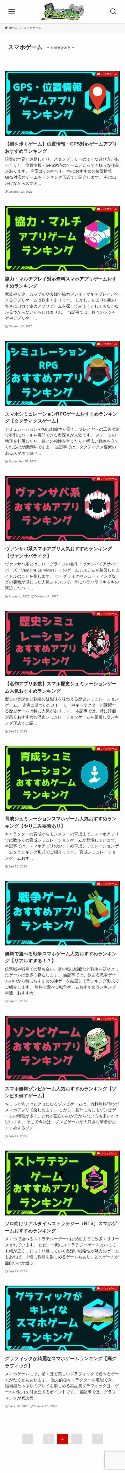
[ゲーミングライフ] (62, 11)
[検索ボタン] (113, 11)
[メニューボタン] (11, 11)
